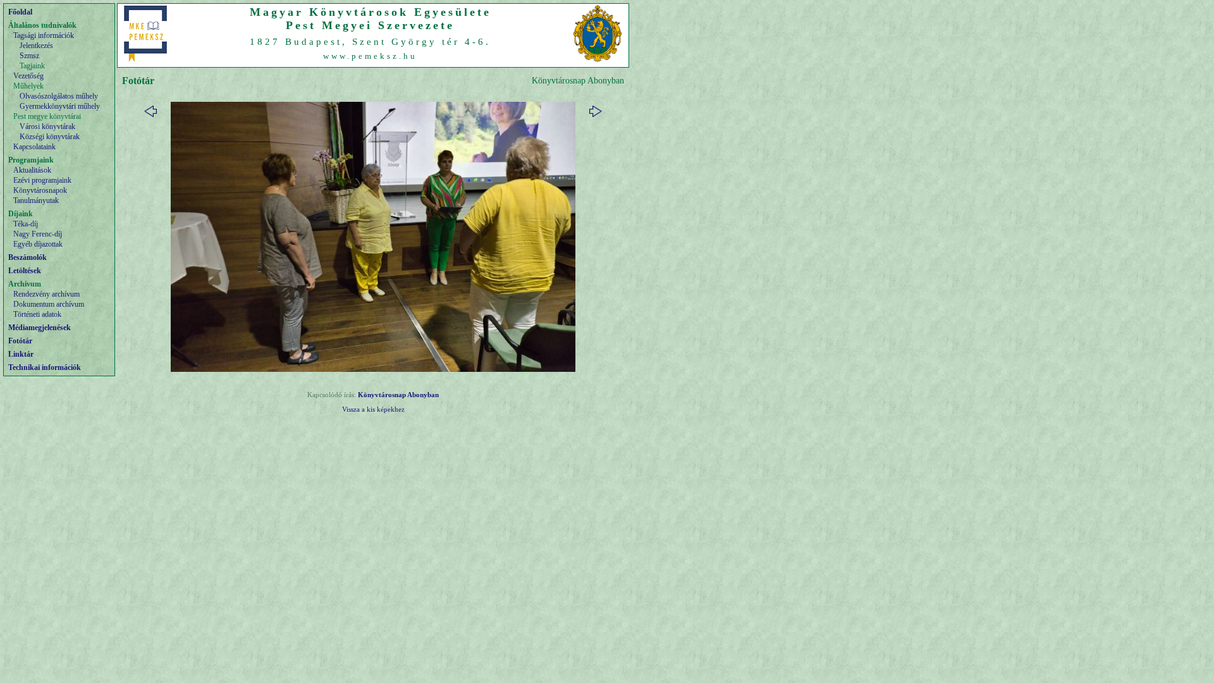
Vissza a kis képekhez (373, 409)
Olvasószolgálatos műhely (59, 96)
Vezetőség (28, 75)
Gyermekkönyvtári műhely (60, 106)
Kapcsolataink (34, 146)
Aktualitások (32, 170)
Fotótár (20, 340)
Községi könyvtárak (50, 136)
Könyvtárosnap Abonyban (398, 394)
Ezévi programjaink (42, 180)
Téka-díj (25, 223)
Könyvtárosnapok (40, 190)
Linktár (21, 354)
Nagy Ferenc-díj (37, 234)
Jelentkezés (36, 45)
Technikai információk (44, 367)
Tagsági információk (43, 35)
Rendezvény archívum (46, 294)
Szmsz (29, 55)
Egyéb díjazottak (38, 244)
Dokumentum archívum (48, 304)
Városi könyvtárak (47, 126)
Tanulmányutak (36, 200)
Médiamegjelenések (39, 327)
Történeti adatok (37, 314)
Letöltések (24, 270)
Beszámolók (27, 257)
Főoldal (20, 12)
